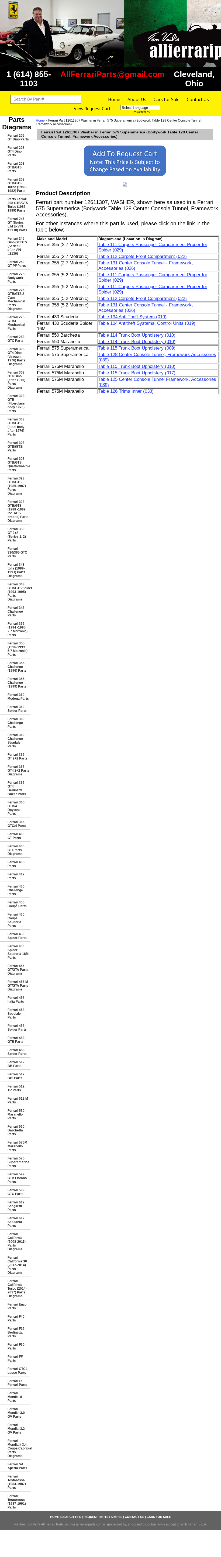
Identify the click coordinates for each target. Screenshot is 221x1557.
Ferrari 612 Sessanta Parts (16, 1222)
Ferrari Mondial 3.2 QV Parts (16, 1428)
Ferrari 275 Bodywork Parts (16, 278)
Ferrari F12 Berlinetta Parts (16, 1332)
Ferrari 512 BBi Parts (16, 1076)
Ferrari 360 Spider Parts (17, 709)
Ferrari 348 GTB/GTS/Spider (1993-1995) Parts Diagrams (19, 591)
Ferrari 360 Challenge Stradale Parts (16, 740)
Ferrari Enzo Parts (17, 1306)
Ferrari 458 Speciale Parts (16, 1013)
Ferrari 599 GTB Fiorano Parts (17, 1178)
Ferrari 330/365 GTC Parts (17, 552)
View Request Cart (92, 109)
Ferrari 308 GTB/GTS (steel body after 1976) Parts (16, 426)
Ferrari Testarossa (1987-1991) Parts (17, 1501)
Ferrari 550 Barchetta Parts (16, 1130)
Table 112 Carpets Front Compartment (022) (142, 256)
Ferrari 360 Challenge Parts (16, 723)
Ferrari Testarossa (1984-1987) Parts (17, 1482)
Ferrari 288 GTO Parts (16, 339)
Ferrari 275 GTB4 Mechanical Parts (16, 322)
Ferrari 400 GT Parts (16, 836)
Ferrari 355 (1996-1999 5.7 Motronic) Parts (17, 649)
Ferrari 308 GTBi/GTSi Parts (16, 446)
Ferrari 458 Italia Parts (16, 999)
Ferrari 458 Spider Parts (17, 1027)
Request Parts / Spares (103, 1516)
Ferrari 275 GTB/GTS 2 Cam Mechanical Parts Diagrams (16, 299)
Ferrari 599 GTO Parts (16, 1192)
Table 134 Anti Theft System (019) (132, 316)
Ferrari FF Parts (15, 1358)
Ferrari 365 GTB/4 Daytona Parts (16, 808)
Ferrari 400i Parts (16, 864)
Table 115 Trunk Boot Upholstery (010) (136, 366)
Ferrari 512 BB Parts (16, 1064)
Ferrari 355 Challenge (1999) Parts (17, 682)
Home (114, 99)
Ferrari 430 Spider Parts (17, 936)
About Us (136, 99)
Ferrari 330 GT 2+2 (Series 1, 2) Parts (17, 534)
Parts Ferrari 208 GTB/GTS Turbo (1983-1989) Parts (18, 204)
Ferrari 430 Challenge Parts (16, 890)
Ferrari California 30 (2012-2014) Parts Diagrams (17, 1265)
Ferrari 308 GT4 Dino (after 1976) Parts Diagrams (16, 380)
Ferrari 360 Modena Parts (18, 696)
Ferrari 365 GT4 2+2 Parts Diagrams (18, 770)
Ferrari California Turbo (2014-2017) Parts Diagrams (17, 1288)
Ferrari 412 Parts (16, 876)
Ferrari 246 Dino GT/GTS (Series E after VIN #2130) (17, 246)
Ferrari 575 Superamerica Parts (18, 1162)
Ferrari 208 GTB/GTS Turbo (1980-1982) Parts (17, 185)
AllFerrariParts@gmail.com (112, 74)
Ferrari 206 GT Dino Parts (18, 137)
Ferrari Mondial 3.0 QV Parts (16, 1412)
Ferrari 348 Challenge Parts (16, 611)
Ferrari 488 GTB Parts (16, 1040)
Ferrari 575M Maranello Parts (17, 1146)
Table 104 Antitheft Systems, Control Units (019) (146, 323)
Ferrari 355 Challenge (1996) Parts (17, 666)
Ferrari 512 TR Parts (16, 1088)
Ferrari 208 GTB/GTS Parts (16, 167)
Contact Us (198, 99)
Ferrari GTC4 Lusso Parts (17, 1371)
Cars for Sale (166, 99)
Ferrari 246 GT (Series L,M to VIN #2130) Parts (17, 224)
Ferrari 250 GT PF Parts (17, 264)
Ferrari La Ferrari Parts (17, 1383)
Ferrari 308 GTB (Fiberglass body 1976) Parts (16, 403)
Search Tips (71, 1516)
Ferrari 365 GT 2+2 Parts (17, 756)
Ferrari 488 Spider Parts (17, 1052)
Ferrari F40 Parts (16, 1318)
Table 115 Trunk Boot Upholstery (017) (136, 372)
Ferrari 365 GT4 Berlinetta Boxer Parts (17, 788)
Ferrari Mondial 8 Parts (15, 1397)
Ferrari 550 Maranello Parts (16, 1114)
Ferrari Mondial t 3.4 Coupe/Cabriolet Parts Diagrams (19, 1448)
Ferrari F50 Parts (16, 1346)
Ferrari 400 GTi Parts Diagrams (16, 850)
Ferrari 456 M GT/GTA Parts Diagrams (18, 985)
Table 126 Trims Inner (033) (126, 391)
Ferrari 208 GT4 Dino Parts (16, 151)
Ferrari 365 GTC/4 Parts (17, 824)
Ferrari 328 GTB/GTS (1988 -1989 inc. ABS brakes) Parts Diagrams (18, 511)
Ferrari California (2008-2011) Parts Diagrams (17, 1241)
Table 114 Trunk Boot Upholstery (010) (136, 335)
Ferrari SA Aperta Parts (17, 1466)
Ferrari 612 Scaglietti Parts (16, 1206)
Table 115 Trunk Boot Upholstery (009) (136, 348)
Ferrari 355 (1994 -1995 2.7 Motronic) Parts (17, 629)
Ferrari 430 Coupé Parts (17, 904)
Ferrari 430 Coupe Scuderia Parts (16, 920)
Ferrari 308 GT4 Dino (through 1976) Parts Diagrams (16, 356)
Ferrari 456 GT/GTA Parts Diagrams (18, 969)
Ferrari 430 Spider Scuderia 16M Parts (18, 951)
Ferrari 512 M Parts (18, 1100)
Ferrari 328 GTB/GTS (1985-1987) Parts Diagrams (17, 486)
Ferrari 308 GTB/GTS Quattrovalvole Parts (19, 464)
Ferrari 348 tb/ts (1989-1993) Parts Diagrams (16, 570)
